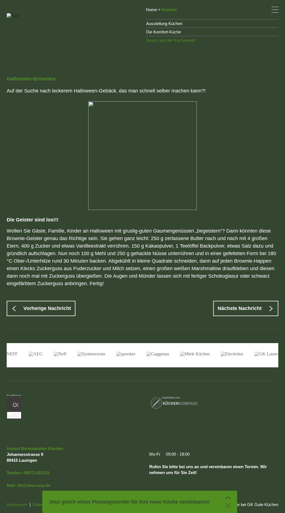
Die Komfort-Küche (163, 32)
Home (151, 9)
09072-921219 (36, 472)
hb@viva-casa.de (33, 485)
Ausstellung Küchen (164, 23)
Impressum (17, 504)
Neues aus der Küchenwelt (170, 40)
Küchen (169, 9)
